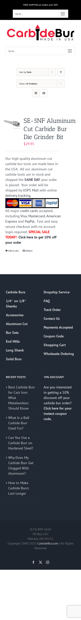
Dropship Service (57, 292)
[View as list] (44, 93)
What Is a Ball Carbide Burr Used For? (18, 422)
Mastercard (36, 216)
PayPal (29, 221)
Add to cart (13, 250)
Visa (23, 216)
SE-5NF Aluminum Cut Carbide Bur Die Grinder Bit (50, 129)
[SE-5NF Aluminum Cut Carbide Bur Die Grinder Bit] (12, 123)
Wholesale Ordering (59, 353)
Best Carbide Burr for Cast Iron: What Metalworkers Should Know (21, 398)
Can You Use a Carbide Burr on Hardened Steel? (20, 442)
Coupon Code (54, 336)
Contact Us (52, 318)
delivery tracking (17, 195)
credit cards (29, 210)
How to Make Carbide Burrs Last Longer (18, 488)
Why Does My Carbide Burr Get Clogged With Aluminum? (20, 465)
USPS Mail (31, 190)
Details (28, 250)
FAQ (47, 301)
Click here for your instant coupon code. (58, 413)
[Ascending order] (61, 72)
